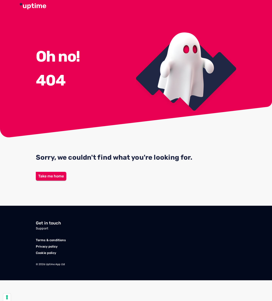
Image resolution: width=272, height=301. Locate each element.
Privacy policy (47, 246)
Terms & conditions (51, 240)
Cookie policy (46, 253)
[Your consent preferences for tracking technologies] (7, 297)
